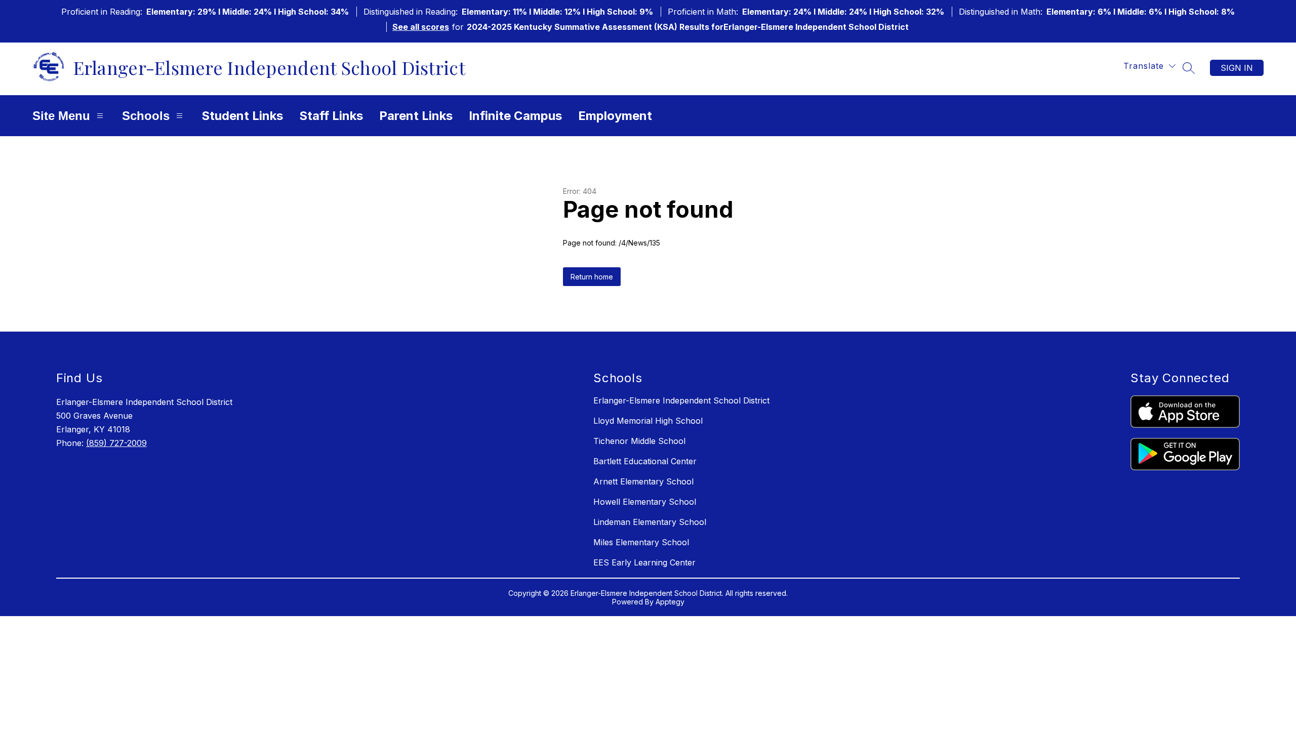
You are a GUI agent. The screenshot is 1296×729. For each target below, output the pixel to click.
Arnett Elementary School (643, 481)
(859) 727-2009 (116, 443)
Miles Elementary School (641, 542)
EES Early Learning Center (644, 562)
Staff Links (331, 115)
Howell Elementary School (644, 502)
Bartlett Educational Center (645, 461)
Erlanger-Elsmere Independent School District (681, 400)
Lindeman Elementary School (649, 522)
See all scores (420, 27)
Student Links (242, 115)
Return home (592, 276)
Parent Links (416, 115)
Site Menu (61, 116)
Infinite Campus (515, 115)
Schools (146, 116)
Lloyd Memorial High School (648, 421)
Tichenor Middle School (639, 441)
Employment (615, 115)
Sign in (1237, 68)
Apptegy (670, 601)
